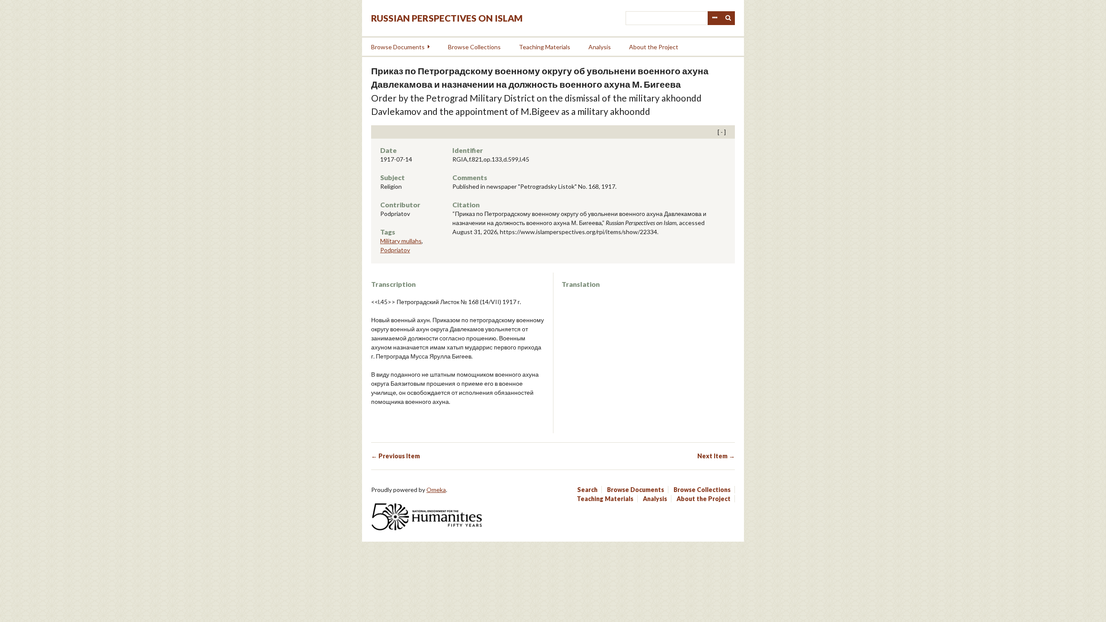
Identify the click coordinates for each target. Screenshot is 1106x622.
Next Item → (716, 456)
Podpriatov (395, 250)
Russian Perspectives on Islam (447, 18)
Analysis (599, 47)
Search (728, 18)
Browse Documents (398, 47)
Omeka (436, 489)
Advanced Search (714, 18)
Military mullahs (401, 240)
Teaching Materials (544, 47)
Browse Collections (474, 47)
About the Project (653, 47)
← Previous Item (395, 456)
